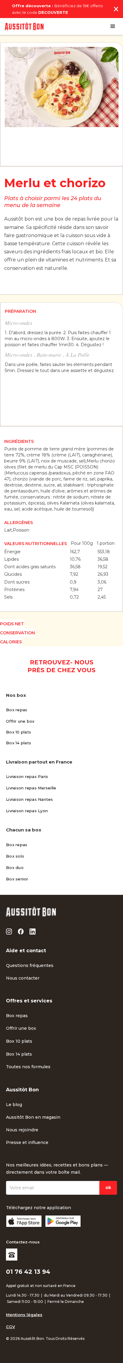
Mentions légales (24, 1314)
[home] (24, 26)
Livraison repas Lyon (27, 810)
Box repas (16, 709)
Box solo (15, 856)
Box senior (17, 879)
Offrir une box (20, 721)
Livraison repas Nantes (29, 799)
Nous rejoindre (22, 1130)
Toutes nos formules (28, 1066)
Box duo (15, 867)
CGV (10, 1326)
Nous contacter (22, 978)
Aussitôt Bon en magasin (33, 1117)
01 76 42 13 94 (28, 1271)
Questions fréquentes (29, 965)
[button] (112, 26)
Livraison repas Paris (27, 776)
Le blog (14, 1104)
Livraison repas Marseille (31, 787)
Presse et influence (27, 1142)
